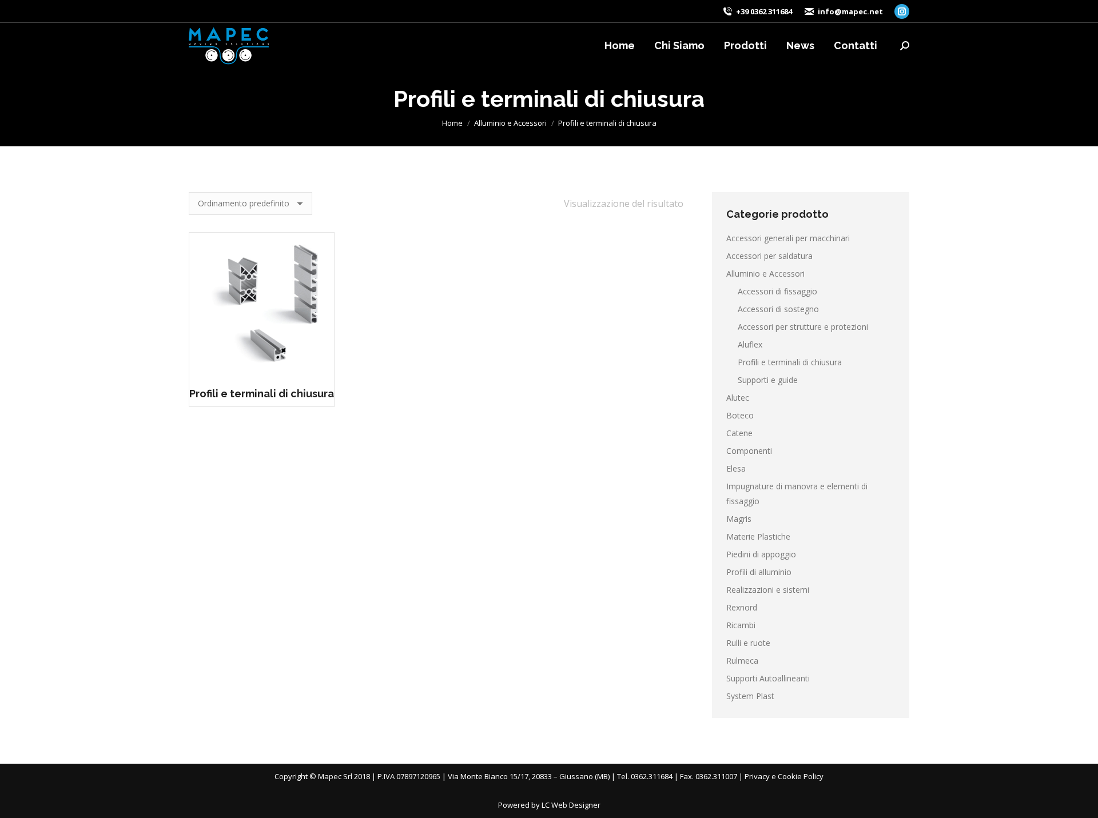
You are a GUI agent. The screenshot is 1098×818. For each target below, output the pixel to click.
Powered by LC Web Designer (549, 805)
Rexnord (741, 607)
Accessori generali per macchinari (788, 238)
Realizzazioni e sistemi (767, 589)
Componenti (749, 450)
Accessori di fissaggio (777, 291)
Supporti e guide (768, 379)
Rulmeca (742, 660)
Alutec (737, 397)
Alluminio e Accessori (765, 273)
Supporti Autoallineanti (768, 678)
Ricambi (740, 625)
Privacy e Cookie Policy (784, 776)
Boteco (740, 415)
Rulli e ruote (748, 642)
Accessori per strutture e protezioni (803, 326)
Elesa (736, 468)
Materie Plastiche (758, 536)
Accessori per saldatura (769, 255)
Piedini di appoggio (761, 554)
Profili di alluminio (758, 571)
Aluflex (750, 344)
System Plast (750, 696)
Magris (738, 518)
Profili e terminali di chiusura (261, 394)
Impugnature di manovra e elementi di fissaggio (797, 493)
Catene (739, 433)
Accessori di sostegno (778, 309)
